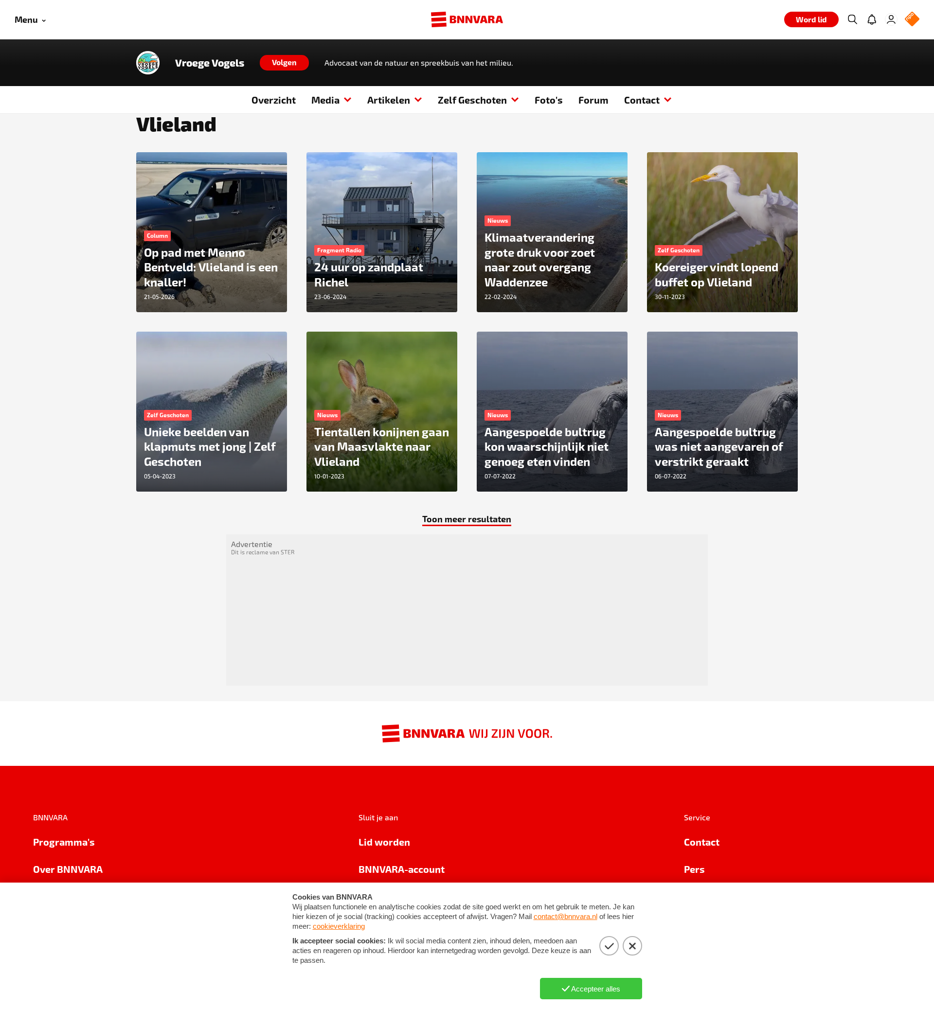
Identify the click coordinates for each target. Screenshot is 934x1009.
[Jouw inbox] (872, 19)
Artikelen (388, 100)
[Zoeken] (852, 19)
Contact (642, 100)
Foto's (549, 100)
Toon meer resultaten (466, 518)
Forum (593, 100)
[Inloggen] (891, 19)
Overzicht (273, 100)
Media (325, 100)
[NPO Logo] (912, 20)
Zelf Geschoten (472, 100)
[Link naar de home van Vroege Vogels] (148, 62)
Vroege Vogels (209, 63)
